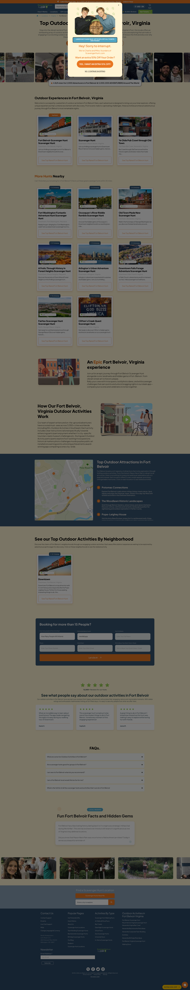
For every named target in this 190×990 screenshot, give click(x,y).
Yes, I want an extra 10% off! (95, 64)
